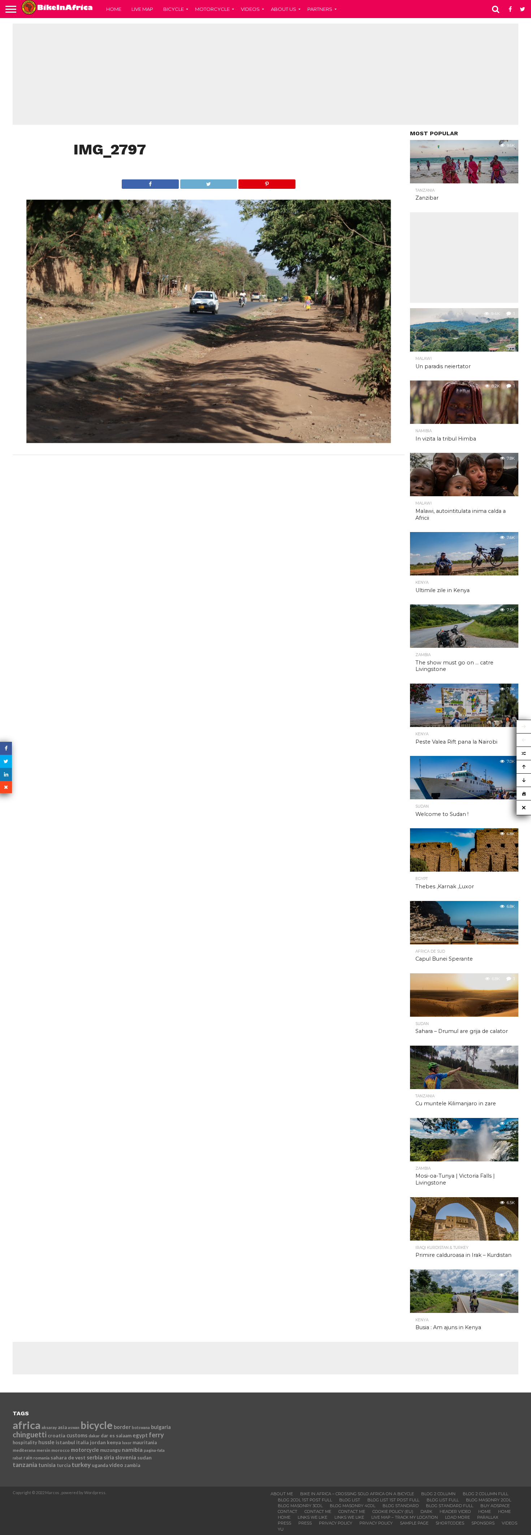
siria (109, 1457)
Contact (287, 1511)
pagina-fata (154, 1450)
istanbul (65, 1442)
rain (27, 1457)
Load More (457, 1517)
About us (283, 9)
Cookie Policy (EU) (392, 1511)
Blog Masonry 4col (352, 1505)
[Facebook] (6, 748)
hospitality (25, 1442)
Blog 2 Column (438, 1493)
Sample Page (414, 1523)
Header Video (455, 1511)
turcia (63, 1465)
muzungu (110, 1450)
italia (82, 1442)
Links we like (312, 1517)
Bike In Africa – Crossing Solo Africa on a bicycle (357, 1493)
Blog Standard (401, 1505)
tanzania (25, 1464)
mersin (43, 1450)
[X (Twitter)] (6, 761)
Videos (250, 9)
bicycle (97, 1425)
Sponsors (483, 1523)
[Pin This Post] (266, 182)
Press (284, 1523)
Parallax (487, 1517)
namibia (132, 1449)
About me (282, 1493)
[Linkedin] (6, 774)
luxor (126, 1442)
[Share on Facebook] (150, 182)
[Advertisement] (265, 74)
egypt (140, 1435)
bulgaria (161, 1427)
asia (62, 1427)
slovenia (125, 1457)
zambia (132, 1465)
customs (76, 1435)
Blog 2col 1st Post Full (305, 1499)
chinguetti (30, 1434)
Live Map (142, 9)
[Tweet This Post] (208, 182)
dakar (94, 1435)
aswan (73, 1427)
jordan (98, 1442)
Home (113, 9)
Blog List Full (443, 1499)
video (116, 1465)
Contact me (318, 1511)
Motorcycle (212, 9)
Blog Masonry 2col (488, 1499)
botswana (141, 1427)
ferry (156, 1435)
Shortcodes (450, 1523)
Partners (319, 9)
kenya (114, 1442)
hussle (46, 1442)
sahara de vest (68, 1457)
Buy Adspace (495, 1505)
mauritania (145, 1442)
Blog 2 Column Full (485, 1493)
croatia (56, 1435)
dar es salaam (116, 1435)
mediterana (24, 1450)
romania (41, 1457)
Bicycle (173, 9)
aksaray (49, 1427)
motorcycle (85, 1450)
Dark (426, 1511)
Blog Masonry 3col (300, 1505)
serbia (95, 1457)
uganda (100, 1465)
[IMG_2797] (208, 440)
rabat (17, 1457)
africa (26, 1425)
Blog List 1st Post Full (393, 1499)
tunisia (47, 1465)
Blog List (349, 1499)
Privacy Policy (335, 1523)
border (122, 1427)
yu (281, 1529)
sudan (144, 1457)
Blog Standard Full (449, 1505)
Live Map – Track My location (404, 1517)
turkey (81, 1464)
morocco (60, 1450)
